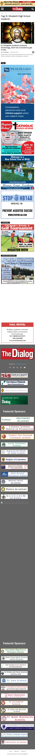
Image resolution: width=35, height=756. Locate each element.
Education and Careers (6, 43)
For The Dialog (5, 52)
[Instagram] (14, 367)
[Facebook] (10, 367)
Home (2, 13)
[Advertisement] (17, 302)
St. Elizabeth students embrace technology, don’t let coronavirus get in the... (16, 47)
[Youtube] (25, 367)
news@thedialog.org (20, 364)
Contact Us (23, 751)
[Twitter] (21, 367)
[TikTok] (18, 367)
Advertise (16, 751)
